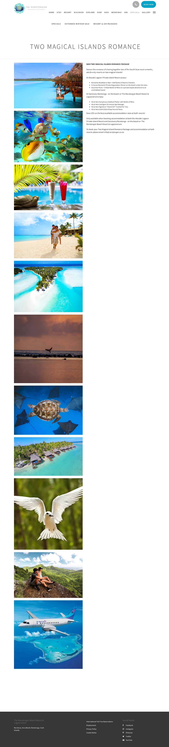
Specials (56, 24)
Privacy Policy (91, 729)
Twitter (128, 736)
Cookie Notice (91, 733)
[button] (154, 12)
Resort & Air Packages (105, 24)
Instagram (129, 729)
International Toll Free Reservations (99, 721)
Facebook (129, 725)
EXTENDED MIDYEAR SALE (77, 24)
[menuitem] (52, 12)
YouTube (129, 740)
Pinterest (129, 733)
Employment (91, 725)
